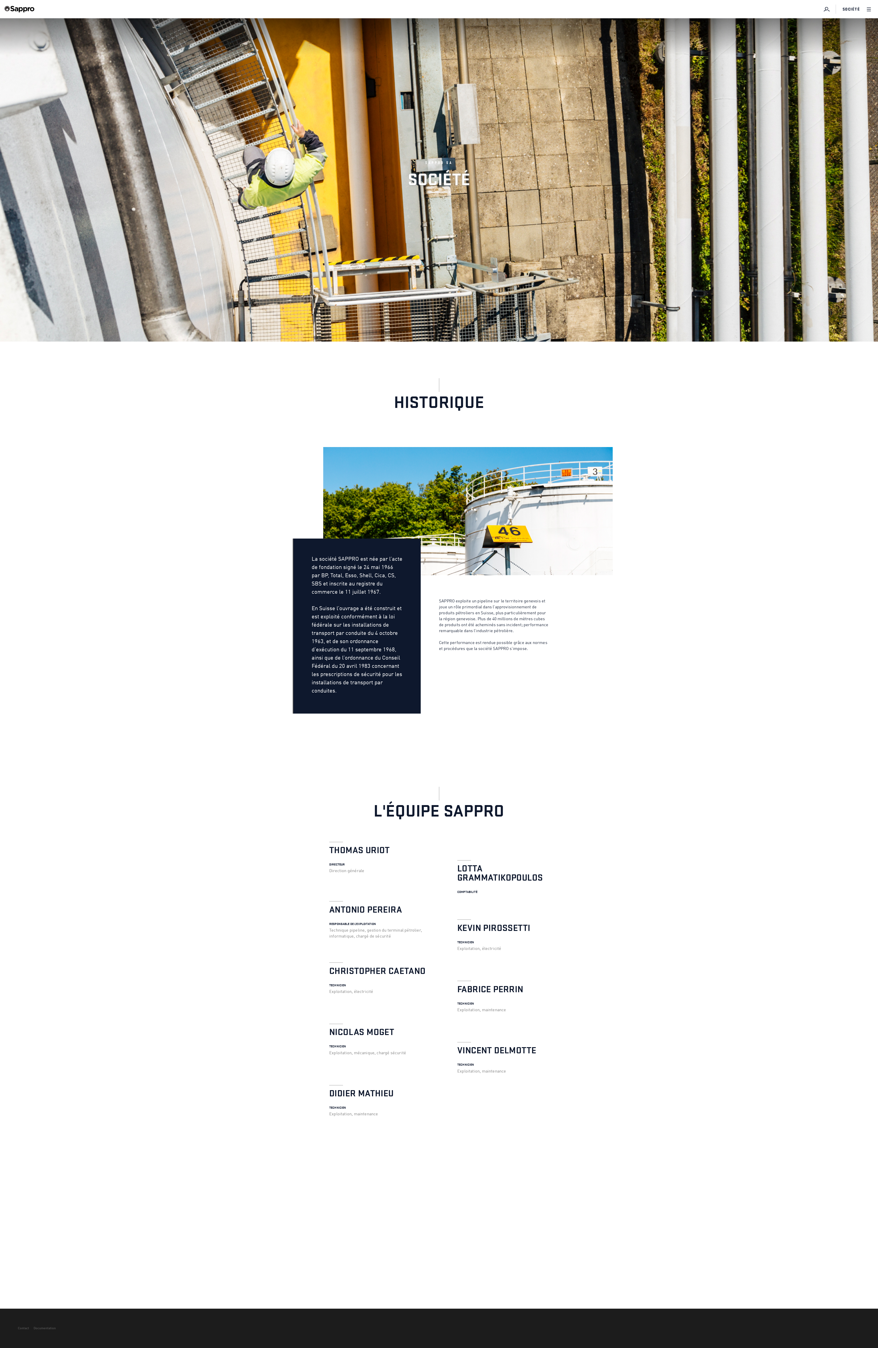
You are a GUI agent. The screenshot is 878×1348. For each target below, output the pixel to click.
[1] (826, 9)
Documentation (45, 1328)
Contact (23, 1328)
